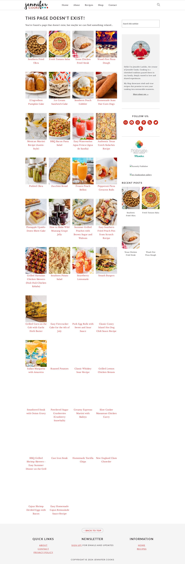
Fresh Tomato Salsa (59, 59)
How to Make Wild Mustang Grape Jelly (59, 231)
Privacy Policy (43, 552)
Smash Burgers (106, 275)
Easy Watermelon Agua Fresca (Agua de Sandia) (83, 145)
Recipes (89, 5)
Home (65, 5)
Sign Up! (76, 545)
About (76, 5)
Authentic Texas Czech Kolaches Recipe (106, 145)
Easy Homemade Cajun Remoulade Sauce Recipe (59, 510)
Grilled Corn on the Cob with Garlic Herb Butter (36, 327)
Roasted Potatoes (59, 368)
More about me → (141, 94)
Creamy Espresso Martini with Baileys (83, 413)
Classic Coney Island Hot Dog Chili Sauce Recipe (106, 327)
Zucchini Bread (59, 186)
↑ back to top (92, 530)
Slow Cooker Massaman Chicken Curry (106, 413)
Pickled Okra (36, 186)
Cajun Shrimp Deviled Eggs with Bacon (36, 510)
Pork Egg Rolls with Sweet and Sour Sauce (83, 327)
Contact (113, 5)
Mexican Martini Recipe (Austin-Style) (36, 145)
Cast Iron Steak (59, 458)
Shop (100, 5)
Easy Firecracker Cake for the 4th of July (59, 327)
